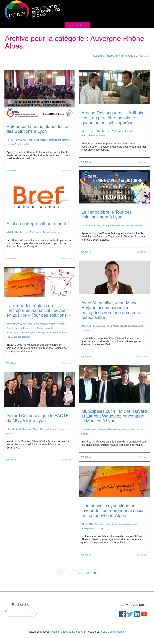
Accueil (97, 56)
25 (87, 572)
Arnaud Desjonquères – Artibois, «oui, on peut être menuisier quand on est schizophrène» (112, 117)
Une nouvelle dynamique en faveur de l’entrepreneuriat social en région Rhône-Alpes (112, 510)
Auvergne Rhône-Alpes (120, 56)
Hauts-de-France (21, 327)
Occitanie (20, 332)
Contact (78, 631)
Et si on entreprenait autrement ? (38, 223)
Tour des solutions (23, 144)
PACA (28, 332)
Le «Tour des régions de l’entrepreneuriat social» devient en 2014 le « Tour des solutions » (38, 310)
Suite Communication (113, 631)
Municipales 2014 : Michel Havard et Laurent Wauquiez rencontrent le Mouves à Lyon (114, 416)
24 (80, 572)
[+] (39, 94)
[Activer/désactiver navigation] (144, 10)
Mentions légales (61, 631)
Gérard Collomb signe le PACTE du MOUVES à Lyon (37, 417)
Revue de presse (51, 232)
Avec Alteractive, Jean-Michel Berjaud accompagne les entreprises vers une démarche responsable (111, 309)
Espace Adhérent (77, 25)
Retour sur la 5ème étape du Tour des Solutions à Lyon (38, 128)
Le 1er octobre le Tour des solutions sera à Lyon (106, 214)
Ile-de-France (37, 327)
